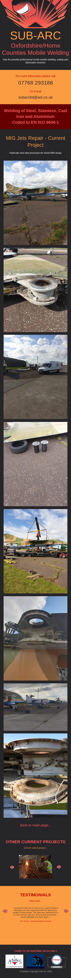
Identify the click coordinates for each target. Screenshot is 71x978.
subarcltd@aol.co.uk (35, 97)
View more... (35, 901)
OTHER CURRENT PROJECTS (36, 841)
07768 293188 (35, 83)
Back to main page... (35, 825)
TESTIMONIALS (35, 895)
